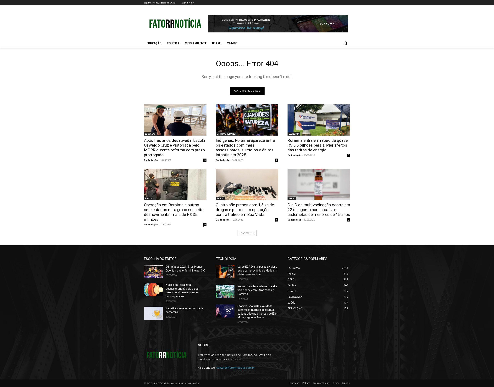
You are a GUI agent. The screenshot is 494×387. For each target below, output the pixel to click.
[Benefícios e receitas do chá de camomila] (153, 313)
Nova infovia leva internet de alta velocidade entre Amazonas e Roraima (257, 290)
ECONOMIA (294, 133)
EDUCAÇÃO (150, 133)
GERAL (292, 198)
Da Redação (151, 160)
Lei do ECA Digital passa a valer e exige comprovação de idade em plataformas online (257, 270)
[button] (345, 43)
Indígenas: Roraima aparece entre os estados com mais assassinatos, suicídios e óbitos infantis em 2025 (245, 147)
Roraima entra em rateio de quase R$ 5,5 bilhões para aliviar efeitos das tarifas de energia (318, 145)
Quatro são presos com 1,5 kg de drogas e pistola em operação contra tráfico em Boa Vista (245, 210)
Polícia (148, 198)
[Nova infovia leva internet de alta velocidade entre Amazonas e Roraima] (225, 291)
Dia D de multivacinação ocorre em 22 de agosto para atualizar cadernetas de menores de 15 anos (319, 210)
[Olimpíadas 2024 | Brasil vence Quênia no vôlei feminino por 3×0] (153, 271)
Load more (246, 233)
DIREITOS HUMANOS (227, 133)
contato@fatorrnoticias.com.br (235, 367)
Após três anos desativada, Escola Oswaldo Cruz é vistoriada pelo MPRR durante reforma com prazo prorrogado (174, 147)
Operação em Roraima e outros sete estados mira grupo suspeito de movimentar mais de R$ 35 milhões (174, 212)
